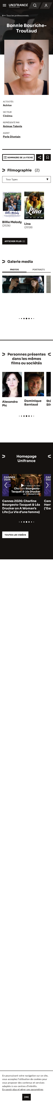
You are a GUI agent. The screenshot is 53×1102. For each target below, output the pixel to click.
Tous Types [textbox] (12, 179)
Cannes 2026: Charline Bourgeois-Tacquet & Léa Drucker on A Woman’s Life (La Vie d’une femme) (21, 506)
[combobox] (26, 179)
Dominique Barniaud (32, 402)
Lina (27, 224)
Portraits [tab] (39, 269)
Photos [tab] (14, 269)
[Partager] (39, 157)
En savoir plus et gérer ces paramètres (22, 1089)
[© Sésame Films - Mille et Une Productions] (23, 284)
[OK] (26, 1097)
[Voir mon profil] (46, 5)
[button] (39, 280)
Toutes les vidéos (15, 534)
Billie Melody (12, 222)
